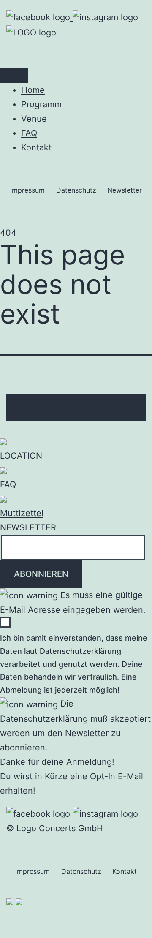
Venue (34, 119)
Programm (41, 104)
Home (33, 90)
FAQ (29, 133)
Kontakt (36, 147)
